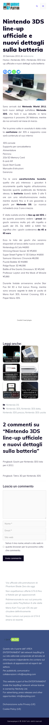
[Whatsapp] (14, 72)
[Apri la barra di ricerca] (37, 6)
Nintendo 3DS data (31, 408)
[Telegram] (18, 72)
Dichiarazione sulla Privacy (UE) (19, 704)
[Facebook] (5, 72)
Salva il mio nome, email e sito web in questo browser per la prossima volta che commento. (24, 547)
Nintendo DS (24, 204)
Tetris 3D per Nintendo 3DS (27, 475)
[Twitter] (10, 72)
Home (6, 60)
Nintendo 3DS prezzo (13, 412)
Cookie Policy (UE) (12, 709)
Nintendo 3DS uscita (35, 412)
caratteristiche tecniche (32, 179)
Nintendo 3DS (18, 60)
